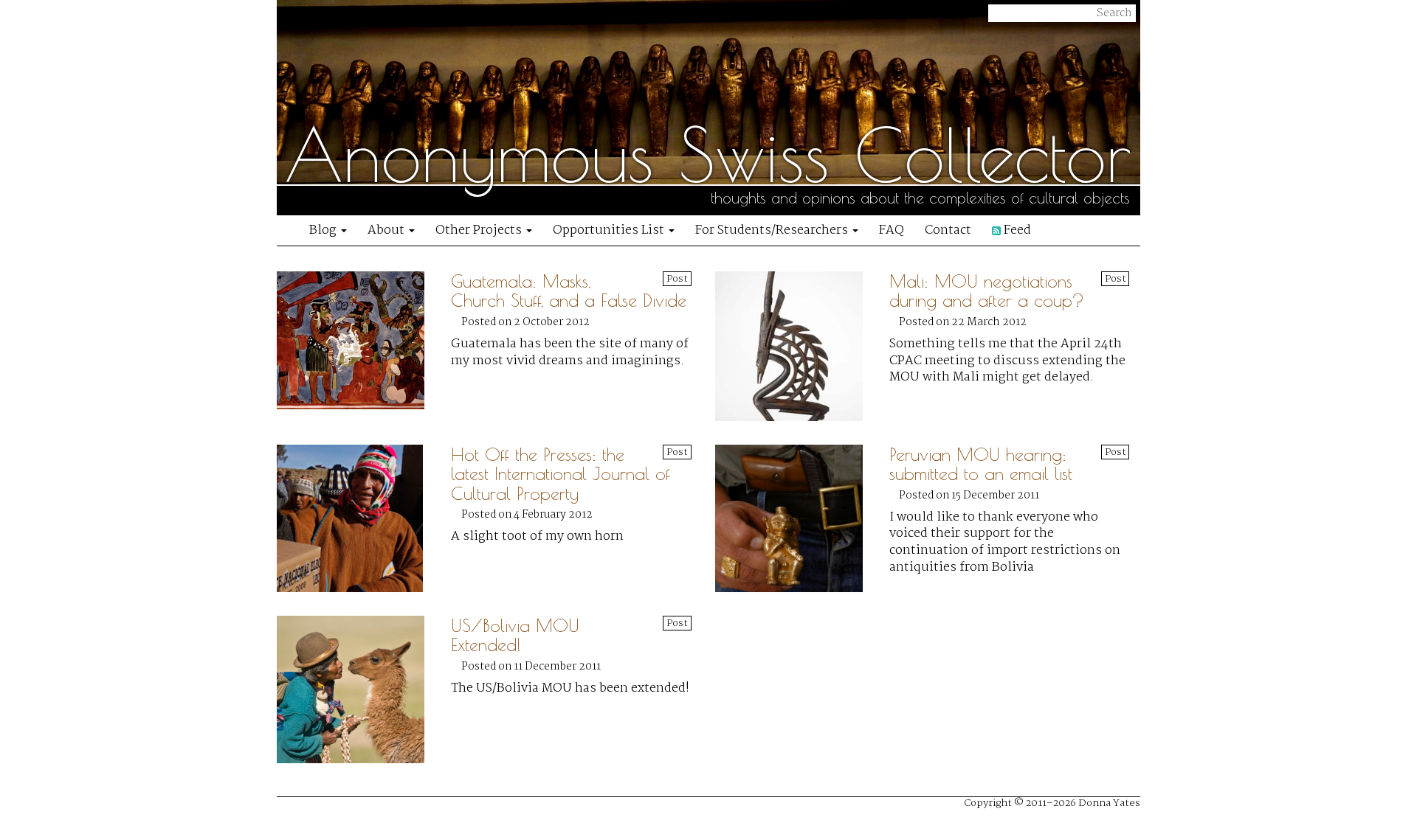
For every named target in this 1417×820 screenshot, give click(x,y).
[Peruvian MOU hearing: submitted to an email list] (802, 518)
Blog (324, 230)
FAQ (891, 230)
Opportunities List (610, 230)
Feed (1016, 230)
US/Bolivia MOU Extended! (515, 635)
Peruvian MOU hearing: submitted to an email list (980, 464)
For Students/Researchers (773, 230)
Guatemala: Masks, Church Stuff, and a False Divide (568, 290)
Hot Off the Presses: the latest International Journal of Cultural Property (560, 474)
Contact (948, 230)
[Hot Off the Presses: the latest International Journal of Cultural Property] (364, 518)
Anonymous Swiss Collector (707, 155)
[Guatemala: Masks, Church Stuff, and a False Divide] (364, 346)
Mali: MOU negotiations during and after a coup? (986, 290)
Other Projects (480, 230)
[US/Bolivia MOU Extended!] (364, 689)
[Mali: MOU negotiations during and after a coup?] (802, 346)
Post (677, 278)
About (387, 230)
